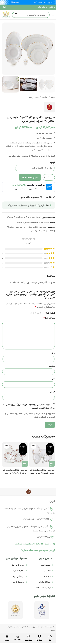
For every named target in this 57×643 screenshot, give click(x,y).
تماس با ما (46, 570)
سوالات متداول (44, 582)
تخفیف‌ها (17, 639)
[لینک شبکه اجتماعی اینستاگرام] (4, 7)
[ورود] (7, 637)
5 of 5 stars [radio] (31, 313)
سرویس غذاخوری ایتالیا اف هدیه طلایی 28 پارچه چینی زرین (42, 473)
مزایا (53, 353)
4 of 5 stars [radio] (33, 313)
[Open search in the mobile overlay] (30, 14)
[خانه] (50, 637)
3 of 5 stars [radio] (36, 313)
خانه (53, 97)
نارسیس (34, 230)
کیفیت (52, 162)
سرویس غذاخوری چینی (27, 222)
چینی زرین (34, 97)
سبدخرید (28, 640)
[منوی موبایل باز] (53, 15)
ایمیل (52, 391)
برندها (45, 97)
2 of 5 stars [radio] (38, 313)
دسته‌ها (39, 640)
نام (53, 378)
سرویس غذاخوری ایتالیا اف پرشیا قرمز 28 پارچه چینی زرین (15, 473)
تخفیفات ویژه (18, 570)
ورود (7, 640)
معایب (52, 366)
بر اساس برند (18, 576)
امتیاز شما (50, 313)
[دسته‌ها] (39, 637)
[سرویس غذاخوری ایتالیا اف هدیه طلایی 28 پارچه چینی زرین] (42, 454)
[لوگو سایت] (6, 14)
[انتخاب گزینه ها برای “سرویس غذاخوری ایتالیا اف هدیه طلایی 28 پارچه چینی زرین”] (52, 464)
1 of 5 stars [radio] (40, 313)
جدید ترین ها (18, 565)
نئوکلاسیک (44, 230)
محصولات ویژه (17, 582)
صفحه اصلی (45, 565)
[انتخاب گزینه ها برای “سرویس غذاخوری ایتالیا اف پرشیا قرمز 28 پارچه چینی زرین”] (25, 464)
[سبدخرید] (28, 637)
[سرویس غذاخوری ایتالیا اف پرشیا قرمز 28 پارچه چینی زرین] (15, 454)
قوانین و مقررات (43, 587)
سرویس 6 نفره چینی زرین (34, 227)
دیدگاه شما (49, 318)
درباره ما (47, 576)
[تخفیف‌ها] (17, 636)
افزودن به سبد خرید (30, 177)
